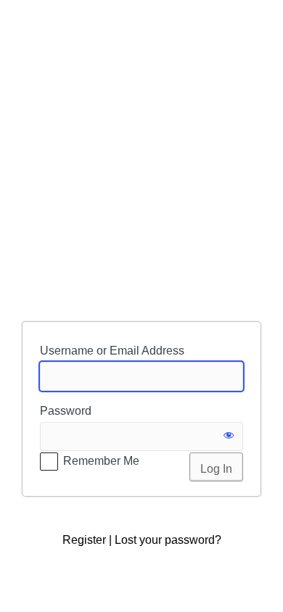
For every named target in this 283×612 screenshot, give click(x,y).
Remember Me (101, 461)
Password (65, 411)
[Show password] (228, 436)
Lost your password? (168, 540)
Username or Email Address (112, 350)
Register (84, 540)
